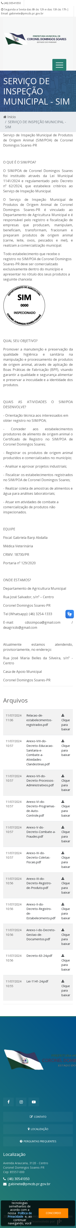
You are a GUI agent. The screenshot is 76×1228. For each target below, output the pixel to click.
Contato (39, 1117)
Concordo (53, 1213)
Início (11, 117)
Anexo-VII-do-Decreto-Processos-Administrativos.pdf (40, 780)
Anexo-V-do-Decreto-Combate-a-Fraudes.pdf (41, 831)
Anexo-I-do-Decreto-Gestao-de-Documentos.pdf (41, 934)
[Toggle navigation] (59, 65)
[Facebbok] (8, 1102)
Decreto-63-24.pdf (39, 956)
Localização (39, 1129)
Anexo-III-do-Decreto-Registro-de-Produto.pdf (39, 883)
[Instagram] (21, 1102)
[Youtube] (33, 1102)
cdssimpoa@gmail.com (42, 622)
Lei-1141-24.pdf (37, 981)
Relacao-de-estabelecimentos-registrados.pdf (39, 719)
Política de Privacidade (20, 1214)
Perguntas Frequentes (39, 1141)
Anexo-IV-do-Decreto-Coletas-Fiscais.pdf (38, 857)
